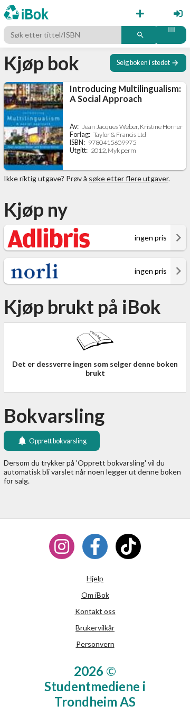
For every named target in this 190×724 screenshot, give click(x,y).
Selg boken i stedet (143, 63)
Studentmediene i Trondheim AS (95, 694)
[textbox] (64, 35)
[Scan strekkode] (171, 35)
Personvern (95, 643)
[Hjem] (26, 13)
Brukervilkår (95, 627)
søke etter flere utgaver (128, 178)
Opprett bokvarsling (58, 441)
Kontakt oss (95, 611)
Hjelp (95, 578)
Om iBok (95, 594)
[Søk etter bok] (140, 35)
